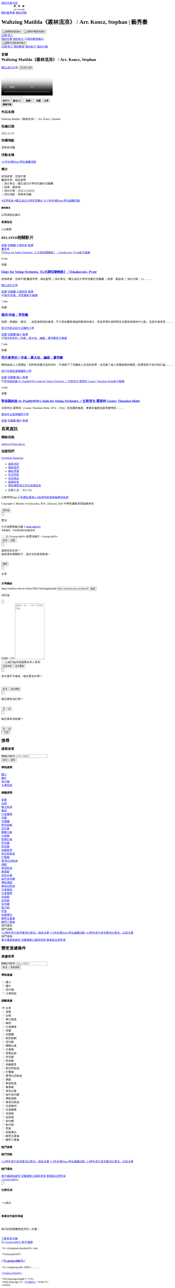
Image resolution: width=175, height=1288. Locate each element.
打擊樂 (5, 857)
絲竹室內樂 (8, 878)
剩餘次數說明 (33, 527)
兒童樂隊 (6, 893)
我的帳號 (19, 46)
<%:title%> (30, 1281)
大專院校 (21, 245)
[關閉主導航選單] (14, 43)
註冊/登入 (7, 35)
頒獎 (13, 540)
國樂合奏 (6, 832)
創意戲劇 (6, 824)
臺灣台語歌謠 (9, 860)
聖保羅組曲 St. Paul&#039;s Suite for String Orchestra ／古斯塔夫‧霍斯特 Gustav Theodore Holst (70, 401)
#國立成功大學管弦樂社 (28, 200)
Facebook (6, 457)
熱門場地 (6, 936)
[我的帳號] (34, 38)
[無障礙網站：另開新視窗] (43, 497)
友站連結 (13, 478)
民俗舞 (5, 846)
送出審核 (19, 666)
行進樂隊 (6, 814)
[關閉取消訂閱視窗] (2, 693)
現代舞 (5, 828)
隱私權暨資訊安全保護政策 (24, 485)
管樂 (4, 817)
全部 (8, 1008)
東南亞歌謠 (8, 886)
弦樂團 (12, 245)
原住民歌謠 (8, 853)
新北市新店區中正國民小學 (17, 328)
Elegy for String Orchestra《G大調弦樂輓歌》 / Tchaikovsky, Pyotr (49, 272)
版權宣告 (13, 481)
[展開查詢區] (11, 32)
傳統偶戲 (6, 882)
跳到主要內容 (9, 3)
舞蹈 (4, 810)
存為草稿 (7, 666)
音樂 (4, 245)
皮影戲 (5, 900)
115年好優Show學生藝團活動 (67, 932)
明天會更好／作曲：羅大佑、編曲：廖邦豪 (32, 357)
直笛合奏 (6, 875)
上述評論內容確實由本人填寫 (22, 662)
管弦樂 (5, 842)
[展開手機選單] (34, 32)
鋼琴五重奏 (8, 918)
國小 (19, 334)
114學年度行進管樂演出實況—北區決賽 (109, 932)
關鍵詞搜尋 (8, 756)
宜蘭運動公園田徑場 (33, 939)
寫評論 (6, 510)
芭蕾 (4, 911)
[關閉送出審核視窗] (2, 670)
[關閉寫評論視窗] (2, 601)
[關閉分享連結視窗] (2, 568)
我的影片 (18, 38)
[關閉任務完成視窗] (2, 1183)
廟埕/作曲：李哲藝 (14, 315)
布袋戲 (5, 896)
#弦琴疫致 (7, 200)
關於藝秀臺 (8, 12)
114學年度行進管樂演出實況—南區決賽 (25, 932)
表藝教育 (6, 850)
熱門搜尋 (6, 925)
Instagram (18, 457)
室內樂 (5, 904)
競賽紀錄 (6, 839)
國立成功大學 (9, 67)
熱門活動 (6, 929)
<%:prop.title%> (10, 1179)
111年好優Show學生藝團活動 (18, 161)
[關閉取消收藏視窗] (2, 712)
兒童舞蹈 (6, 889)
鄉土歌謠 (6, 807)
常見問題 (13, 474)
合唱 (4, 803)
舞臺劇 (5, 871)
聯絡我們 (13, 467)
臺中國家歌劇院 (11, 939)
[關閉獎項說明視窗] (2, 514)
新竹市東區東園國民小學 (16, 371)
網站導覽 (21, 12)
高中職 (5, 781)
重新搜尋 (15, 967)
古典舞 (5, 835)
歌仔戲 (5, 907)
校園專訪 (6, 914)
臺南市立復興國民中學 (15, 414)
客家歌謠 (6, 868)
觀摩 (30, 245)
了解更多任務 (9, 1238)
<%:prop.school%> (11, 1273)
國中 (19, 420)
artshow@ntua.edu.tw (13, 444)
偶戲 (4, 864)
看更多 (5, 248)
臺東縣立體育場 (56, 939)
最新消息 (13, 463)
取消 (5, 540)
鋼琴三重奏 (8, 921)
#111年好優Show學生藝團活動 (62, 200)
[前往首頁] (12, 9)
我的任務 (6, 38)
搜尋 (13, 760)
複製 (93, 588)
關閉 (5, 564)
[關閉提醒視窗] (2, 544)
